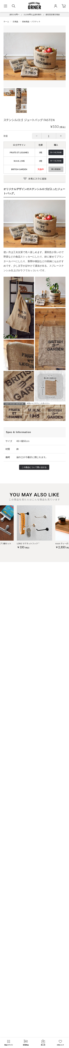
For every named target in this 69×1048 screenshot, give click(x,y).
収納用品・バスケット (31, 21)
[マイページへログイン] (56, 6)
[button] (63, 56)
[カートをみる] (64, 6)
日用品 (15, 21)
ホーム (6, 21)
